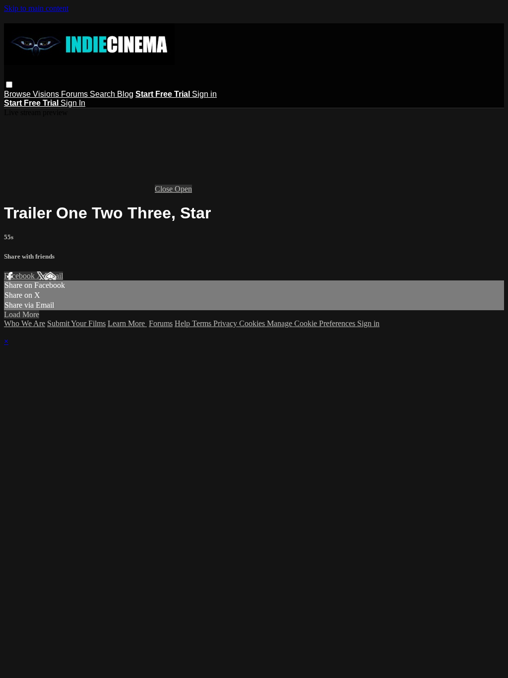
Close (165, 189)
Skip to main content (36, 8)
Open (183, 189)
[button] (9, 84)
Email (54, 275)
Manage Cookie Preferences (312, 323)
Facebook (20, 275)
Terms (202, 323)
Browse (18, 94)
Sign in (204, 94)
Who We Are (24, 323)
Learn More (127, 323)
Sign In (73, 103)
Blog (125, 94)
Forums (75, 94)
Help (183, 323)
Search (103, 94)
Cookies (253, 323)
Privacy (226, 323)
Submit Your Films (76, 323)
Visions (47, 94)
